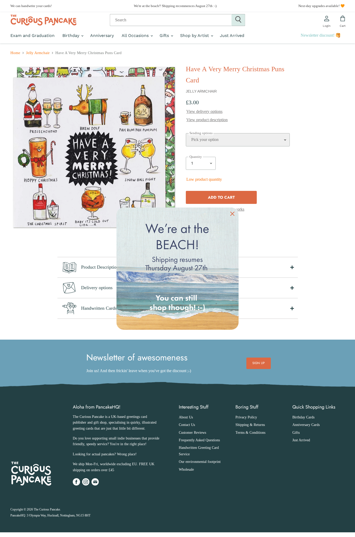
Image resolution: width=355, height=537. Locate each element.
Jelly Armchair (38, 53)
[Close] (232, 214)
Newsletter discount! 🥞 (321, 35)
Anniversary (102, 35)
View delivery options (204, 111)
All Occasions (136, 35)
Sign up (258, 363)
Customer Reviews (192, 433)
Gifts (165, 35)
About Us (186, 417)
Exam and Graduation (32, 35)
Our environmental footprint (200, 462)
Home (15, 53)
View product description (207, 120)
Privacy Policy (246, 417)
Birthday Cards (303, 417)
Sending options (201, 133)
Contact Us (187, 425)
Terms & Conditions (250, 433)
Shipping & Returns (250, 425)
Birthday (71, 35)
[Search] (238, 20)
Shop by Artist (195, 35)
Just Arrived (232, 35)
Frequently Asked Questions (199, 440)
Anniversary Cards (306, 425)
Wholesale (186, 469)
